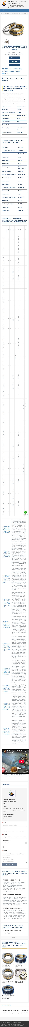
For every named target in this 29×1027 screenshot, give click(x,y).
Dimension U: (5, 200)
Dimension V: (5, 194)
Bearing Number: (7, 133)
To (3, 828)
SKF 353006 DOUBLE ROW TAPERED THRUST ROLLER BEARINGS (6, 554)
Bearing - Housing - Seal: (9, 174)
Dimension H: (6, 122)
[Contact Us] (25, 513)
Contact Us (9, 1022)
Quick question (6, 840)
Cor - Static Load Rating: (9, 197)
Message (4, 850)
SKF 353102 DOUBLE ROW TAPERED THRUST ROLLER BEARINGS (6, 732)
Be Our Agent (14, 65)
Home (2, 13)
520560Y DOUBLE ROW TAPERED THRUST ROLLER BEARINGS (6, 671)
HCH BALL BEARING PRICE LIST (13, 908)
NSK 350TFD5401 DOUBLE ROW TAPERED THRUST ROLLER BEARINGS (6, 603)
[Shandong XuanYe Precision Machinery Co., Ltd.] (4, 3)
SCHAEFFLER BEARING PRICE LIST (13, 895)
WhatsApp (14, 61)
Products (7, 13)
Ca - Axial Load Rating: (8, 112)
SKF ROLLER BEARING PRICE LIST (14, 54)
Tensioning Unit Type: (8, 204)
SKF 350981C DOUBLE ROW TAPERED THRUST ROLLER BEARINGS (6, 530)
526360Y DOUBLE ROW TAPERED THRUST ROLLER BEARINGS (6, 706)
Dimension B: (5, 184)
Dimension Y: (5, 118)
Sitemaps (19, 1022)
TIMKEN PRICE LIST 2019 (11, 880)
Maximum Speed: (6, 178)
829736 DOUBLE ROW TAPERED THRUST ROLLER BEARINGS (6, 688)
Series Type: (5, 115)
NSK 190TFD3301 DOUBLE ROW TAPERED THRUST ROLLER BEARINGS (6, 647)
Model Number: (6, 106)
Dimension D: (5, 191)
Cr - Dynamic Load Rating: (9, 187)
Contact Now (14, 58)
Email (4, 822)
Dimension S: (5, 181)
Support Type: (6, 210)
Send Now (9, 864)
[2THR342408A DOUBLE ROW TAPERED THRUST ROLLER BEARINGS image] (14, 28)
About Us (3, 1022)
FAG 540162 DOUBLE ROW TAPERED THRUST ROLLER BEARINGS (6, 625)
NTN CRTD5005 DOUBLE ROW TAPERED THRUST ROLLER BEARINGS (6, 579)
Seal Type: (5, 109)
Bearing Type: (6, 128)
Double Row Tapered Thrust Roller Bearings (19, 13)
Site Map (15, 1022)
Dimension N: (5, 207)
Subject (4, 834)
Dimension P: (5, 125)
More (13, 937)
